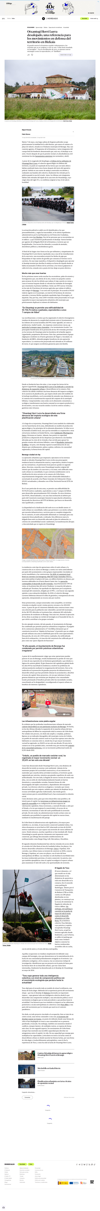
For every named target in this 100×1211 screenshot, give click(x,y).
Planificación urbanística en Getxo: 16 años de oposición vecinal (54, 1082)
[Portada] (44, 18)
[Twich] (87, 1164)
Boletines (22, 1174)
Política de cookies (40, 1180)
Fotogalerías (8, 1180)
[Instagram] (82, 1164)
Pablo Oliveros (26, 134)
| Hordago (52, 19)
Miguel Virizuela (26, 130)
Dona (31, 1164)
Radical (6, 1174)
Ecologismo (30, 27)
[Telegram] (79, 1164)
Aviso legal (38, 1176)
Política (7, 1168)
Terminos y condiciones (41, 1182)
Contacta (22, 1178)
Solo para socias (24, 1172)
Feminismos (8, 1184)
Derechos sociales (24, 1170)
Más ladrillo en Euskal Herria (49, 1068)
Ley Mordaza (37, 237)
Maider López (41, 1057)
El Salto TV (7, 1176)
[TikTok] (94, 1164)
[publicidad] (50, 8)
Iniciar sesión (93, 18)
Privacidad (37, 1168)
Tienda (21, 1176)
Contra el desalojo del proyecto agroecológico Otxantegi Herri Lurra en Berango (55, 1054)
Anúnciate (22, 1182)
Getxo (56, 849)
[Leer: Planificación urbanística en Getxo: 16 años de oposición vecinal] (26, 1083)
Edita (36, 1172)
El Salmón (7, 1170)
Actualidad (66, 27)
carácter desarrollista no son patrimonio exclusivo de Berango (44, 727)
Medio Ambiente (24, 1168)
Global (6, 1172)
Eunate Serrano (41, 1085)
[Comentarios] (32, 55)
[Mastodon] (92, 1164)
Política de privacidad (40, 1178)
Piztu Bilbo (65, 1005)
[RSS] (89, 1164)
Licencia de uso (39, 1170)
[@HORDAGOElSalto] (77, 1164)
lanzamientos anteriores (43, 156)
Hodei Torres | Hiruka (67, 121)
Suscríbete (84, 18)
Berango (36, 290)
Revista (22, 1180)
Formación (37, 1174)
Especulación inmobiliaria (55, 27)
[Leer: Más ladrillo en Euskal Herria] (26, 1069)
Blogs (6, 1182)
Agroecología (39, 27)
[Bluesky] (84, 1164)
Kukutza (47, 993)
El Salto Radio (8, 1178)
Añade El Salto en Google (65, 55)
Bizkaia (45, 27)
